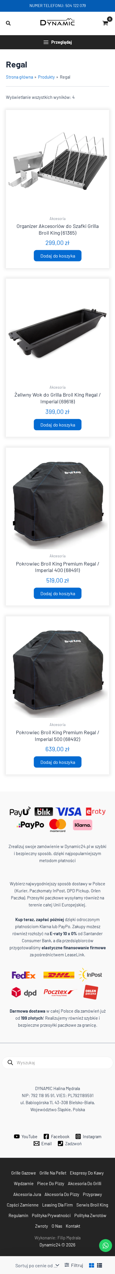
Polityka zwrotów (90, 1215)
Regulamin (18, 1215)
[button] (8, 23)
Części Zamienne (23, 1204)
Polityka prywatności (51, 1215)
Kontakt (73, 1226)
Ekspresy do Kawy (87, 1172)
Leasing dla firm (57, 1204)
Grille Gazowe (23, 1172)
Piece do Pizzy (50, 1183)
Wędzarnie (24, 1183)
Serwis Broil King (92, 1204)
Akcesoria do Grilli (84, 1183)
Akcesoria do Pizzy (62, 1194)
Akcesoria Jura (27, 1194)
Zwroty (41, 1226)
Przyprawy (92, 1194)
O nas (57, 1226)
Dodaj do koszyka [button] (57, 255)
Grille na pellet (53, 1172)
